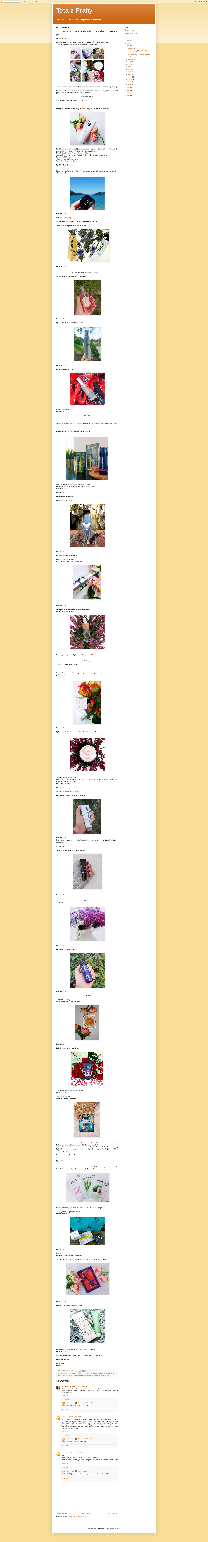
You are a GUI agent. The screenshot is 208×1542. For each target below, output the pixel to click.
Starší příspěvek (113, 1513)
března (130, 79)
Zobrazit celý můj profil (131, 33)
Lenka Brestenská (67, 1453)
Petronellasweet (67, 1386)
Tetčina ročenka (91, 1375)
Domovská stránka (87, 1513)
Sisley (79, 1375)
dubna (130, 77)
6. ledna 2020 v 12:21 (80, 1453)
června (130, 72)
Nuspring (64, 1375)
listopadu (131, 59)
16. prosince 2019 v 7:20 (85, 1403)
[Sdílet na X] (81, 1371)
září (129, 64)
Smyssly (84, 1375)
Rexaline (75, 1375)
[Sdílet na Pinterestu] (85, 1371)
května (130, 74)
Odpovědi (66, 1399)
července (131, 69)
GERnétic (85, 1373)
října (129, 61)
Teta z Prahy (74, 10)
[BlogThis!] (79, 1371)
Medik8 (59, 1375)
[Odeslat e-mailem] (77, 1371)
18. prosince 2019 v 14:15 (85, 1439)
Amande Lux (64, 1373)
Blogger (117, 1528)
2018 (128, 87)
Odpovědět (65, 1395)
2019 (128, 46)
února (130, 82)
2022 (128, 41)
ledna (130, 84)
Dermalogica (79, 1373)
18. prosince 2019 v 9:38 (74, 1417)
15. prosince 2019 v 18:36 (79, 1386)
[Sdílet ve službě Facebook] (83, 1371)
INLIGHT (100, 1373)
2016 (128, 92)
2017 (128, 90)
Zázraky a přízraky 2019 (102, 1375)
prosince (130, 48)
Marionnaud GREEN (108, 1373)
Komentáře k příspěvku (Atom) (78, 1516)
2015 (128, 95)
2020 (128, 43)
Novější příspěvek (62, 1513)
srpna (130, 67)
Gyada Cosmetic (93, 1373)
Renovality (69, 1375)
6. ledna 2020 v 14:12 (84, 1471)
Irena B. (64, 1417)
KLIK (91, 655)
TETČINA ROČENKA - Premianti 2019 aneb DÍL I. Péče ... (139, 51)
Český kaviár (71, 1373)
